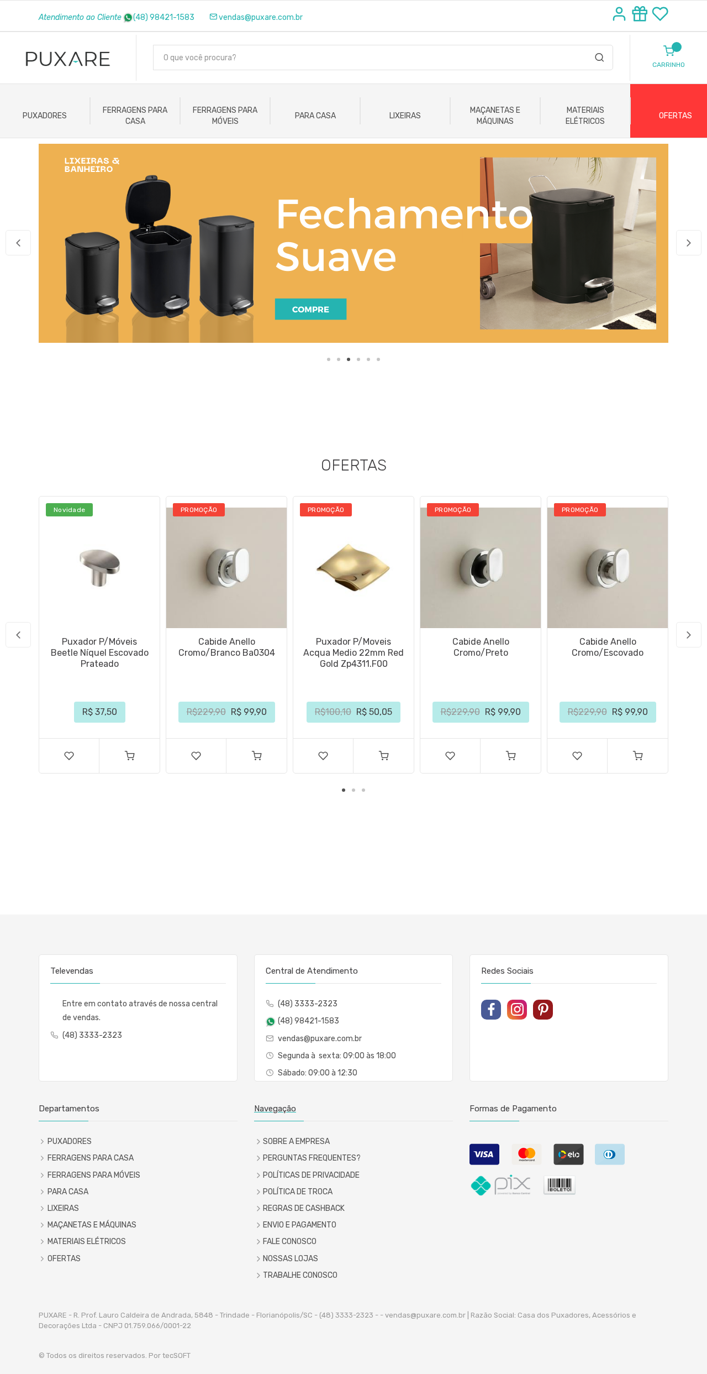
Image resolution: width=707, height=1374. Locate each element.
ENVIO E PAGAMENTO (299, 1225)
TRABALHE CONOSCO (300, 1275)
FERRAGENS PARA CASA (135, 116)
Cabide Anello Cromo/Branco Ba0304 (226, 647)
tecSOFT (176, 1355)
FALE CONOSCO (289, 1241)
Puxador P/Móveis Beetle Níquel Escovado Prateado (100, 652)
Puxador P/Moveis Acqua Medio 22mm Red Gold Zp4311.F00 (353, 652)
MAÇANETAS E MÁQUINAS (495, 116)
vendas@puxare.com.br (261, 17)
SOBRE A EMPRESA (296, 1141)
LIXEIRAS (405, 116)
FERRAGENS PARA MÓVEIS (225, 116)
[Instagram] (517, 1010)
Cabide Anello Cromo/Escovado (607, 647)
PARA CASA (315, 116)
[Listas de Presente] (641, 15)
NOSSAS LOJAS (290, 1258)
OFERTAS (64, 1258)
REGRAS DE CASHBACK (304, 1208)
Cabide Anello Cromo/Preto (480, 647)
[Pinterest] (543, 1010)
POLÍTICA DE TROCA (298, 1192)
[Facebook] (491, 1010)
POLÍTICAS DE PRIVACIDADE (311, 1175)
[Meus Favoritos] (660, 15)
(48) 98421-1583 (163, 17)
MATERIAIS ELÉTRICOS (585, 116)
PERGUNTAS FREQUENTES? (312, 1158)
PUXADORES (45, 116)
